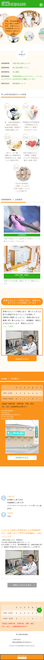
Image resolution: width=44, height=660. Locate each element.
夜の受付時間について (21, 68)
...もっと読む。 (9, 326)
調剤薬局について (19, 83)
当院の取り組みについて (22, 63)
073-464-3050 (8, 417)
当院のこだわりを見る (22, 585)
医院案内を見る (22, 458)
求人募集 (16, 72)
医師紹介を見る (22, 359)
